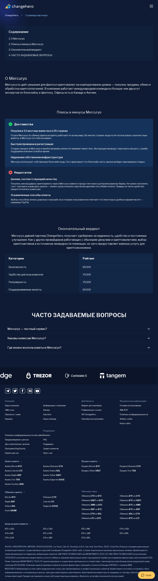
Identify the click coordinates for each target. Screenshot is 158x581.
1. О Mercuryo (17, 38)
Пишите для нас (12, 453)
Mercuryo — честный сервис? (27, 328)
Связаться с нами (13, 414)
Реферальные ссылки (91, 410)
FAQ (45, 440)
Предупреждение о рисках (17, 440)
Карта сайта (125, 423)
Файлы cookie (126, 419)
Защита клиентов (50, 448)
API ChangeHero (88, 414)
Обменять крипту (13, 492)
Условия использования (130, 405)
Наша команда (49, 419)
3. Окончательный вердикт (25, 49)
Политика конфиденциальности (134, 414)
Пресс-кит (47, 453)
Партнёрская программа (92, 419)
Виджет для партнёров (91, 405)
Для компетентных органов (17, 444)
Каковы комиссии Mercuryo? (26, 338)
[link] (36, 15)
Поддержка (48, 444)
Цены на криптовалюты (16, 524)
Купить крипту (12, 461)
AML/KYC (124, 410)
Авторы (46, 410)
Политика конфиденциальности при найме (24, 435)
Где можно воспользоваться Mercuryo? (34, 347)
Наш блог (47, 414)
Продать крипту (89, 461)
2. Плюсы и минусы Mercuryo (26, 44)
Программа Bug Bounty (15, 448)
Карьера (8, 419)
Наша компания (12, 405)
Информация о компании (54, 405)
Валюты (46, 435)
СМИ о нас (9, 410)
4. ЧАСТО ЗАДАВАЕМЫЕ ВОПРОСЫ (30, 55)
